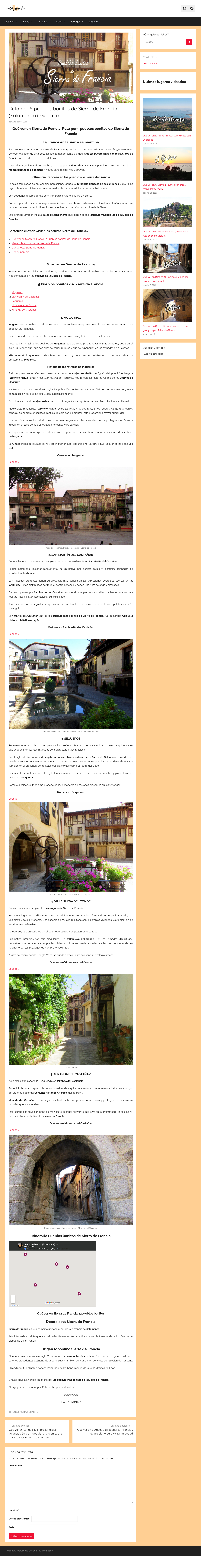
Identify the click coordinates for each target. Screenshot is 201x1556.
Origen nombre (20, 252)
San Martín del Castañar (25, 296)
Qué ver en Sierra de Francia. (28, 239)
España (10, 21)
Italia (59, 21)
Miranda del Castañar (24, 309)
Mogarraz (17, 292)
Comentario (16, 1465)
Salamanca (32, 1412)
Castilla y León (19, 1412)
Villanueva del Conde (24, 305)
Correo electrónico (20, 1518)
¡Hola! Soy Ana (150, 63)
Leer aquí (14, 461)
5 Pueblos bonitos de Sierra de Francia (68, 239)
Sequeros (17, 301)
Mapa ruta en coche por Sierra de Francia (35, 243)
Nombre (14, 1510)
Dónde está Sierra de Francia (28, 247)
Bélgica (26, 21)
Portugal (75, 21)
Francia (43, 21)
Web (11, 1527)
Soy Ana (93, 21)
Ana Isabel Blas (19, 122)
